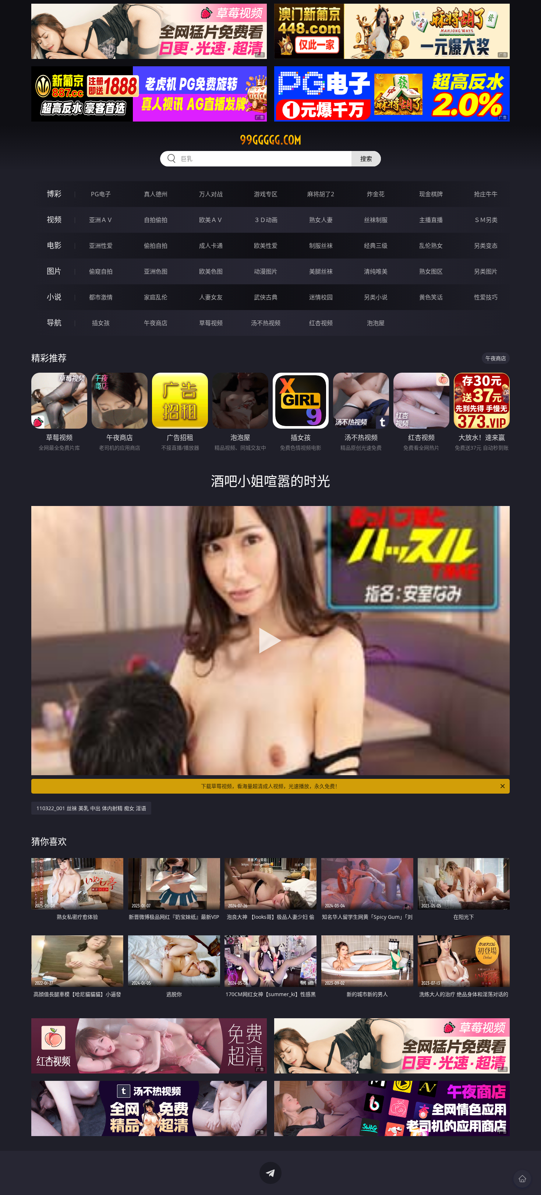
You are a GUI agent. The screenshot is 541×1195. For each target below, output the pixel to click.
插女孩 (101, 323)
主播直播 (431, 220)
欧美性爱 (265, 246)
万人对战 (211, 194)
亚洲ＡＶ (101, 220)
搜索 (366, 159)
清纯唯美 (376, 271)
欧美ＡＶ (211, 220)
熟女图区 (431, 271)
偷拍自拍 (155, 246)
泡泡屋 (376, 323)
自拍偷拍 (155, 220)
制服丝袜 (321, 246)
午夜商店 (155, 323)
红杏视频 (321, 323)
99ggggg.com (270, 140)
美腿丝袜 (321, 271)
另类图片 (486, 271)
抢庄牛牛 (486, 194)
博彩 (54, 194)
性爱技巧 (486, 297)
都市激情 (101, 297)
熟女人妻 (321, 220)
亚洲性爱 (101, 246)
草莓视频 (211, 323)
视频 (54, 220)
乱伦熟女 (431, 246)
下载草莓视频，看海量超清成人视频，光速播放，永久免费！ (270, 786)
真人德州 (155, 194)
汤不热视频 (265, 323)
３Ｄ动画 (265, 220)
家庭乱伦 (155, 297)
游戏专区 (265, 194)
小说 (54, 297)
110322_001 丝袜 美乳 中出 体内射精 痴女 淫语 (91, 808)
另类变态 (486, 246)
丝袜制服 (376, 220)
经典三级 (376, 246)
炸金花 (376, 194)
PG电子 (101, 194)
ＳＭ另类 (486, 220)
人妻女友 (211, 297)
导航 (54, 323)
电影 (54, 245)
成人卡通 (211, 246)
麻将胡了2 (320, 194)
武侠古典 (265, 297)
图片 (54, 271)
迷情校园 (321, 297)
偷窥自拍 (101, 271)
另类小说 (376, 297)
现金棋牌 (431, 194)
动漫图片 (265, 271)
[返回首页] (522, 1179)
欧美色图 (211, 271)
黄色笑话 (431, 297)
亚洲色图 (155, 271)
